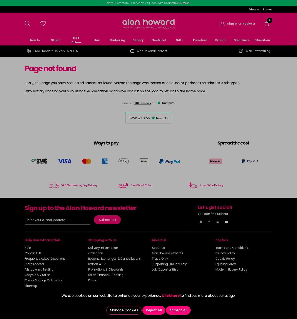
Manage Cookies (124, 310)
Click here (171, 295)
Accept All (178, 310)
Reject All (154, 310)
